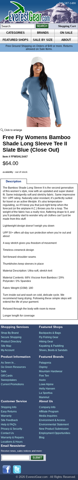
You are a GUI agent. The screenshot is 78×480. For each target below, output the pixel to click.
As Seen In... (8, 362)
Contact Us (7, 433)
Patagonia (45, 362)
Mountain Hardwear (50, 371)
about (66, 39)
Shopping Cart (67, 26)
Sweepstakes (9, 379)
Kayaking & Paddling (51, 345)
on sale (66, 32)
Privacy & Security (11, 428)
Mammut (44, 397)
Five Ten (44, 375)
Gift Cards (7, 375)
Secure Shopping (11, 337)
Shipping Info (8, 407)
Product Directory (11, 341)
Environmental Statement (54, 424)
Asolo (42, 379)
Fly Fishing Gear (48, 337)
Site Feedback (9, 420)
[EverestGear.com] (39, 11)
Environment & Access (52, 420)
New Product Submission (54, 428)
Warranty (6, 415)
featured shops (15, 39)
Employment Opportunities (54, 433)
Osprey (43, 367)
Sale (3, 371)
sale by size (43, 39)
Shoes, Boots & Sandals (53, 350)
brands (43, 32)
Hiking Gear (46, 341)
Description (13, 181)
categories (15, 32)
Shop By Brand (10, 332)
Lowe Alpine (46, 384)
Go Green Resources (13, 367)
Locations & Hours (12, 441)
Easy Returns (9, 411)
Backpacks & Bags (50, 332)
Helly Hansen (47, 388)
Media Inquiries (48, 415)
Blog (41, 437)
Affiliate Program (48, 411)
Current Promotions (12, 384)
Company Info (47, 407)
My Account (7, 350)
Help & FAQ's (8, 424)
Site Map (6, 345)
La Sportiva (45, 392)
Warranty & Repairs (12, 437)
